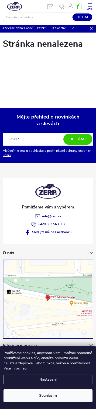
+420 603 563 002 (51, 224)
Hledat (82, 17)
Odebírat (77, 139)
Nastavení (48, 379)
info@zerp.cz (51, 216)
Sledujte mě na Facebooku (52, 232)
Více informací (15, 368)
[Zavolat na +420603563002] (62, 6)
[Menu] (90, 6)
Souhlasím (48, 395)
